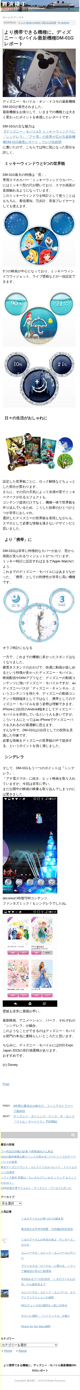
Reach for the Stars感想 (35, 1326)
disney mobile (33, 22)
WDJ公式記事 (49, 22)
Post (6, 1084)
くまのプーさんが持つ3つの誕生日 (42, 1218)
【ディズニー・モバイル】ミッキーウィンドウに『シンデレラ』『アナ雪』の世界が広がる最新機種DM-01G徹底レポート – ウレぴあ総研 (39, 137)
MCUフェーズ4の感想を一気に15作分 (44, 1305)
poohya (65, 22)
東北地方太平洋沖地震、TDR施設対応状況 (47, 1229)
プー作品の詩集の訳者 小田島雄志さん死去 (27, 1151)
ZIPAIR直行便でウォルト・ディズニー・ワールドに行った (36, 1188)
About (22, 1350)
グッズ (21, 22)
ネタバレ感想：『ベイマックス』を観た (45, 1315)
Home (8, 1350)
